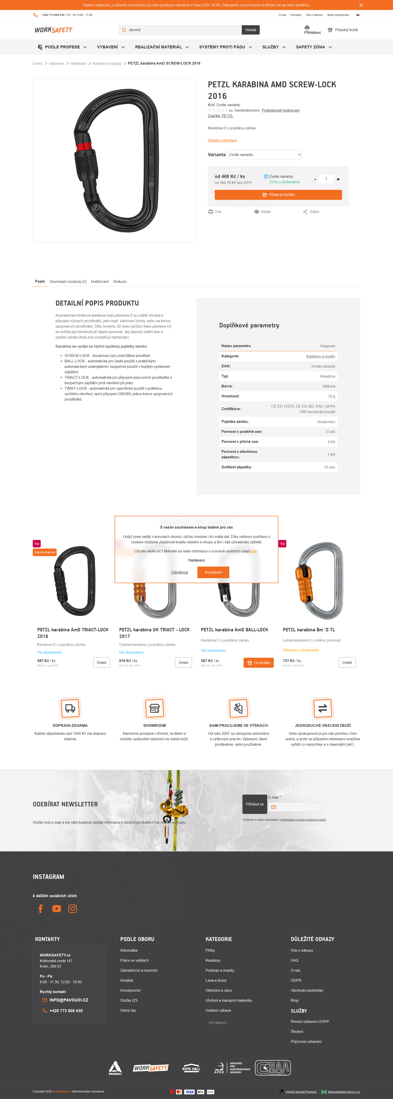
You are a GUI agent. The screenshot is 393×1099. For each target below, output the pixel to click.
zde (254, 551)
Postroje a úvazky (220, 970)
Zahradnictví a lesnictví (138, 970)
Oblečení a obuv (219, 990)
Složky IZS (129, 1000)
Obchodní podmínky (307, 990)
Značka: (220, 116)
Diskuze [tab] (119, 281)
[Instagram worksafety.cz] (73, 909)
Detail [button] (101, 662)
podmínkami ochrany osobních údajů (303, 819)
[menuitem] (63, 47)
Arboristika (129, 950)
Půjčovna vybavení (306, 1041)
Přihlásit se (255, 804)
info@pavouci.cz (69, 1000)
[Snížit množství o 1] (315, 179)
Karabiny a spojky (320, 356)
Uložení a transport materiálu (229, 1000)
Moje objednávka (338, 15)
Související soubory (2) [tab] (68, 281)
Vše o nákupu (314, 15)
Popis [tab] (40, 281)
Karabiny (213, 960)
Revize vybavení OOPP (310, 1021)
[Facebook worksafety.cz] (41, 909)
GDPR (296, 980)
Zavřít (344, 217)
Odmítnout (179, 572)
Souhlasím (213, 572)
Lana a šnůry (216, 980)
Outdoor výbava (218, 1010)
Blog (294, 1000)
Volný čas (128, 1010)
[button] (73, 655)
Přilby (210, 950)
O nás (282, 15)
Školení (297, 1031)
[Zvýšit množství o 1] (338, 179)
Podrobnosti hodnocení (281, 110)
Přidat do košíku (282, 195)
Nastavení (196, 560)
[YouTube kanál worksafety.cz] (57, 909)
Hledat (250, 30)
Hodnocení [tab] (100, 281)
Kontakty (296, 15)
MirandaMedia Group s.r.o (344, 1092)
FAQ (294, 960)
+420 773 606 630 (66, 1010)
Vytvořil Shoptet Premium (301, 1092)
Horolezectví (130, 990)
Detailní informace (222, 140)
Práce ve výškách (134, 960)
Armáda (126, 980)
